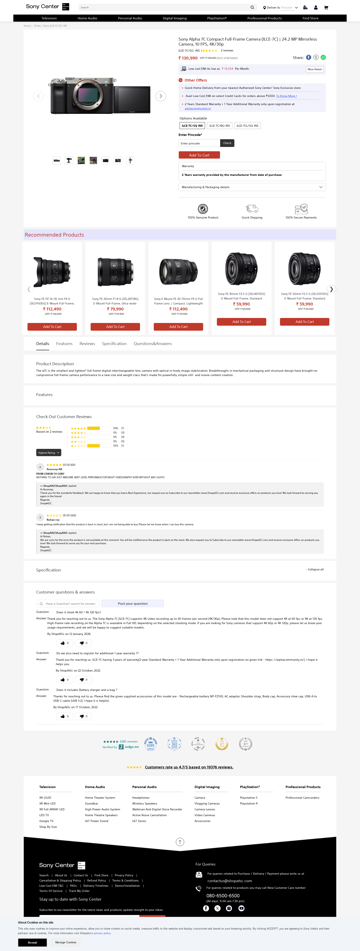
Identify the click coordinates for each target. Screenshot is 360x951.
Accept (32, 942)
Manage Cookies (65, 942)
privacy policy (102, 933)
